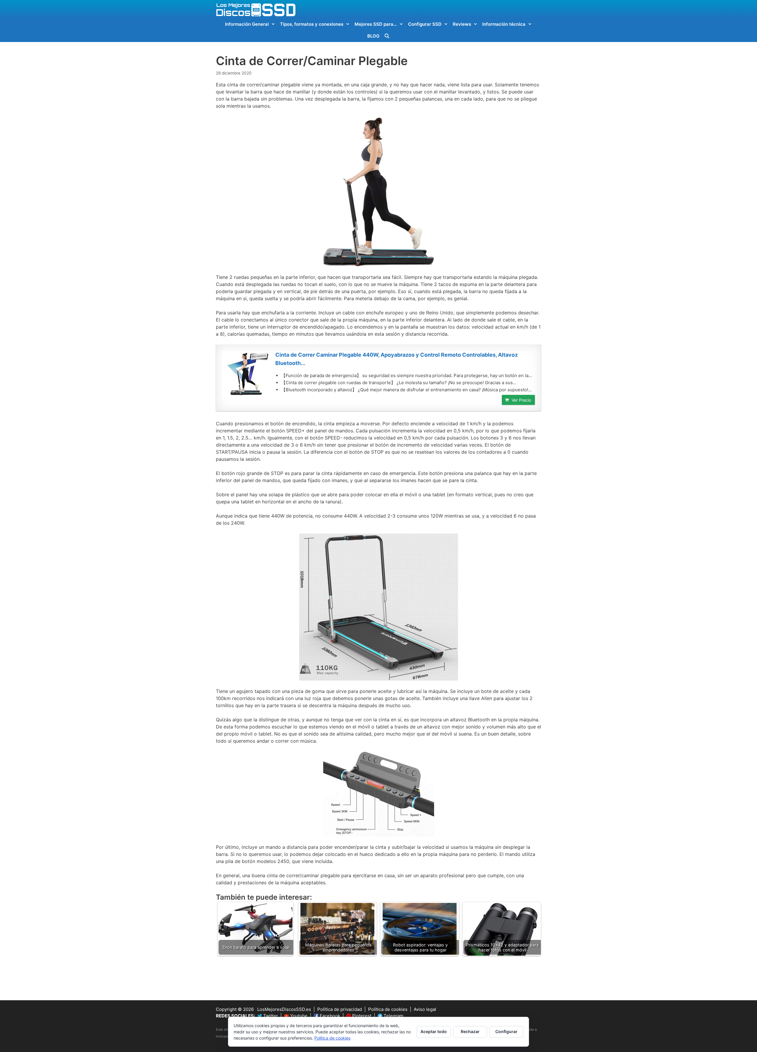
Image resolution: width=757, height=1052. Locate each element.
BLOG (373, 36)
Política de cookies (387, 1009)
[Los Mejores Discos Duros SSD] (256, 9)
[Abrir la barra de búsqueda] (387, 36)
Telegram (392, 1016)
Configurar (506, 1031)
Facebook (329, 1016)
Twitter (270, 1016)
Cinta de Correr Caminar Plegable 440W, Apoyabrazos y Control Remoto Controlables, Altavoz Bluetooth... (396, 359)
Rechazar (470, 1031)
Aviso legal (425, 1009)
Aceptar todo (433, 1031)
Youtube (298, 1016)
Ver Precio (521, 400)
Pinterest (361, 1016)
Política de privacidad (339, 1009)
